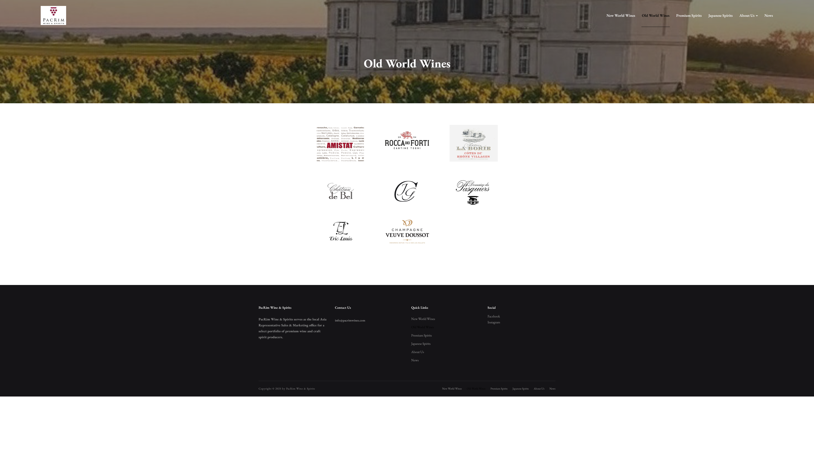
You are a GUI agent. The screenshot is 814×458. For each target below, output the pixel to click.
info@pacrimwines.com (350, 320)
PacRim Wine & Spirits (300, 388)
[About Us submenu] (757, 15)
